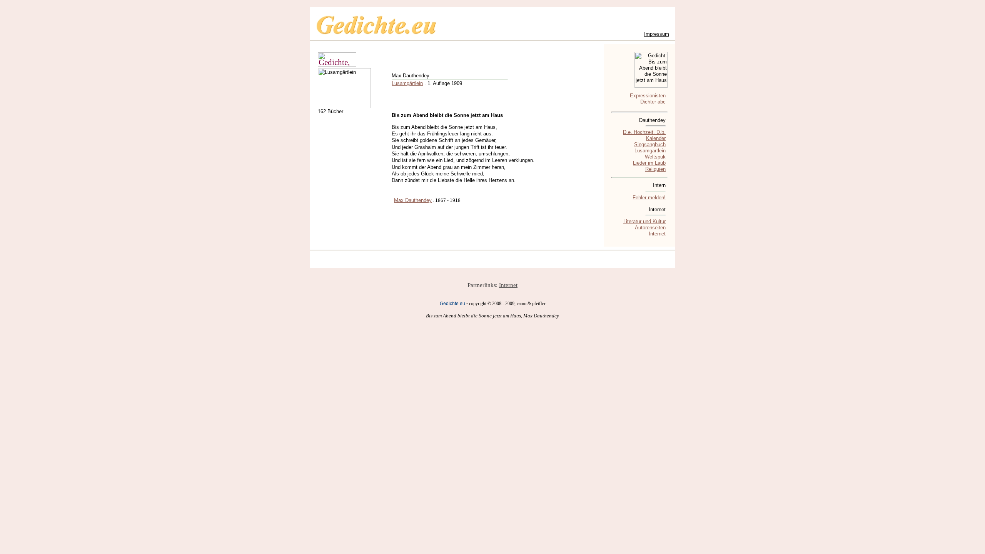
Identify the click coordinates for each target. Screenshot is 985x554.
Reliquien (655, 169)
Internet (657, 234)
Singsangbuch (650, 144)
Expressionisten (648, 95)
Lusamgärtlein (407, 83)
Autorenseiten (650, 227)
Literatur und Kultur (644, 221)
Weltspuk (655, 157)
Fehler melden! (649, 197)
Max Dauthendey (413, 200)
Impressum (656, 34)
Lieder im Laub (649, 163)
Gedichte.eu (452, 303)
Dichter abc (653, 102)
